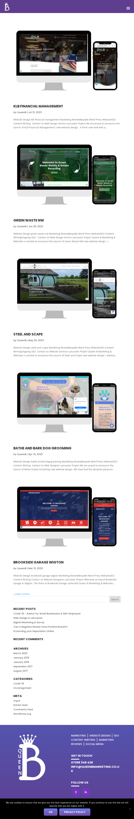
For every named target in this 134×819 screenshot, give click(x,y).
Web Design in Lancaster (28, 618)
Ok (51, 812)
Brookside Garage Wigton (38, 562)
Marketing (78, 735)
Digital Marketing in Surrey (28, 622)
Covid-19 (18, 683)
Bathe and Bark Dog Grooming (42, 448)
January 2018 (21, 662)
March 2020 (20, 653)
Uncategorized (22, 688)
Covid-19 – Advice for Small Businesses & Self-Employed (46, 613)
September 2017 (23, 666)
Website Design (100, 735)
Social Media (95, 744)
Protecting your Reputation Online (33, 631)
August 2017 (20, 671)
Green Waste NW (28, 220)
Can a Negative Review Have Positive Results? (40, 626)
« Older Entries (21, 594)
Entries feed (20, 705)
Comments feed (23, 709)
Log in (16, 700)
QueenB (21, 112)
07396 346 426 (82, 762)
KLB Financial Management (38, 106)
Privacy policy (74, 812)
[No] (130, 808)
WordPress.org (22, 713)
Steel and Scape (28, 334)
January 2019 (21, 657)
